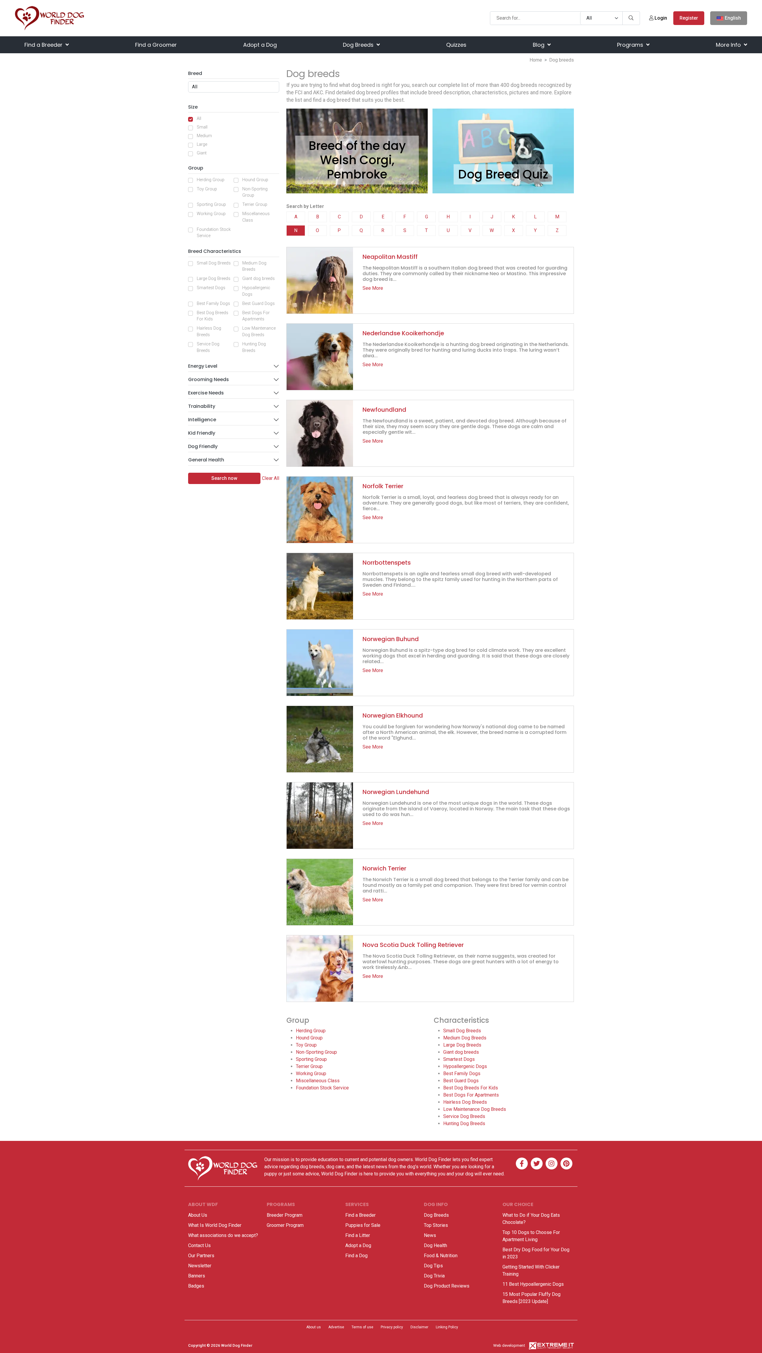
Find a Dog (356, 1255)
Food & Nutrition (440, 1255)
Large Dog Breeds (213, 278)
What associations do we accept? (223, 1235)
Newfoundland (384, 409)
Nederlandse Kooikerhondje (403, 333)
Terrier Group (254, 204)
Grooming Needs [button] (208, 379)
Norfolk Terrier (383, 486)
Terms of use (362, 1327)
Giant (202, 153)
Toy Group (207, 189)
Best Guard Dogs (258, 303)
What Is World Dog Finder (214, 1225)
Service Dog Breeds (208, 347)
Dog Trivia (434, 1276)
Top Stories (436, 1225)
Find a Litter (357, 1235)
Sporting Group (211, 204)
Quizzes (456, 44)
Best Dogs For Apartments (256, 316)
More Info (729, 44)
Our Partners (201, 1255)
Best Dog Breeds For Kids (212, 316)
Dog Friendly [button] (203, 446)
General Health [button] (206, 459)
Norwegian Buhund (391, 639)
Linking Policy (447, 1327)
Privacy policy (392, 1327)
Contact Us (199, 1245)
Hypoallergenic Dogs (256, 291)
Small (202, 127)
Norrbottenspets (387, 562)
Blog (539, 44)
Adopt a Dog (260, 44)
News (430, 1235)
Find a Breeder (44, 44)
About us (313, 1327)
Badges (196, 1286)
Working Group (211, 213)
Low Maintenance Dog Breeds (259, 331)
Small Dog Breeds (214, 263)
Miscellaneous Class (256, 217)
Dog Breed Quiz (503, 174)
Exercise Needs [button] (206, 392)
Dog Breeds (359, 44)
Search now (224, 478)
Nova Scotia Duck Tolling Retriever (413, 945)
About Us (197, 1215)
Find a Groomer (156, 44)
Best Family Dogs (213, 303)
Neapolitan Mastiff (390, 257)
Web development (509, 1345)
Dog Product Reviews (446, 1286)
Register (689, 18)
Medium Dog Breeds (254, 266)
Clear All (270, 478)
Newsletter (199, 1266)
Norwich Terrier (384, 868)
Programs (631, 44)
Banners (196, 1276)
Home (536, 60)
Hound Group (255, 179)
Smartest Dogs (211, 287)
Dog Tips (433, 1266)
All (199, 118)
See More (373, 288)
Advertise (336, 1327)
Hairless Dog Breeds (209, 331)
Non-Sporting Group (255, 192)
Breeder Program (284, 1215)
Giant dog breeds (258, 278)
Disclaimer (419, 1327)
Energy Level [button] (202, 366)
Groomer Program (285, 1225)
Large (202, 144)
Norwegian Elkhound (393, 715)
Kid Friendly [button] (201, 433)
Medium (204, 135)
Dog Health (435, 1245)
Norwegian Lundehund (396, 792)
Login (660, 18)
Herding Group (210, 179)
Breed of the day (357, 145)
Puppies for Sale (362, 1225)
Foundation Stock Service (214, 233)
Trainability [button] (201, 406)
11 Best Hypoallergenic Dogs (533, 1284)
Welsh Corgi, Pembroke (357, 167)
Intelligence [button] (202, 419)
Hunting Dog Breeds (254, 347)
